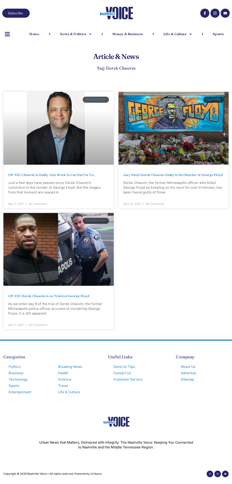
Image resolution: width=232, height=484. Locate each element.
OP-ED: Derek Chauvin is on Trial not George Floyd (48, 296)
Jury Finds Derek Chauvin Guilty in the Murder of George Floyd (173, 175)
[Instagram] (215, 13)
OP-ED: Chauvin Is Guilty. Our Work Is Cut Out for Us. (51, 175)
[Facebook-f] (204, 13)
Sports (218, 34)
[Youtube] (225, 13)
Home (34, 34)
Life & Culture (175, 34)
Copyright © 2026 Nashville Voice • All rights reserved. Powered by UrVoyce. (52, 473)
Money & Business (127, 34)
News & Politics (73, 34)
